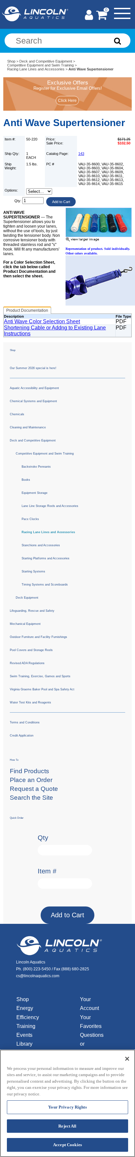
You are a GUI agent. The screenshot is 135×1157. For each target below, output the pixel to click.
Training (25, 1026)
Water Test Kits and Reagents (30, 702)
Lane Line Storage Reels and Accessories (50, 506)
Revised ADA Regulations (27, 663)
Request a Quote (34, 789)
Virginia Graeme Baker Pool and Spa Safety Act (42, 689)
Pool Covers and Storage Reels (31, 650)
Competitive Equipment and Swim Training (40, 65)
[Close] (127, 1059)
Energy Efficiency (27, 1012)
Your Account (89, 1004)
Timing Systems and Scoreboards (45, 584)
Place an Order (31, 780)
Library (24, 1044)
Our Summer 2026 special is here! (33, 368)
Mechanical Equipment (25, 623)
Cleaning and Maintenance (28, 427)
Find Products (29, 771)
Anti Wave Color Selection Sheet (42, 321)
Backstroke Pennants (36, 466)
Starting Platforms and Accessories (45, 558)
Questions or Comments (92, 1043)
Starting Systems (33, 571)
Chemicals (17, 414)
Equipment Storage (35, 493)
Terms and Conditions (25, 722)
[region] (67, 1103)
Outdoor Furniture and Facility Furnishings (38, 637)
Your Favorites (91, 1022)
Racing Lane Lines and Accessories (36, 69)
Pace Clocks (30, 519)
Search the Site (31, 797)
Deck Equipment (27, 597)
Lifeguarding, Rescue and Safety (32, 610)
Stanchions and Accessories (41, 545)
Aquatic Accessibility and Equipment (34, 388)
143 (81, 154)
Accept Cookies (67, 1144)
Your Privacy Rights (67, 1107)
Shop (11, 61)
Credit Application (21, 735)
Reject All (67, 1126)
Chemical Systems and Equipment (33, 401)
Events (24, 1035)
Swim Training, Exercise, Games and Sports (40, 676)
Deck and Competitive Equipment (45, 61)
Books (26, 479)
